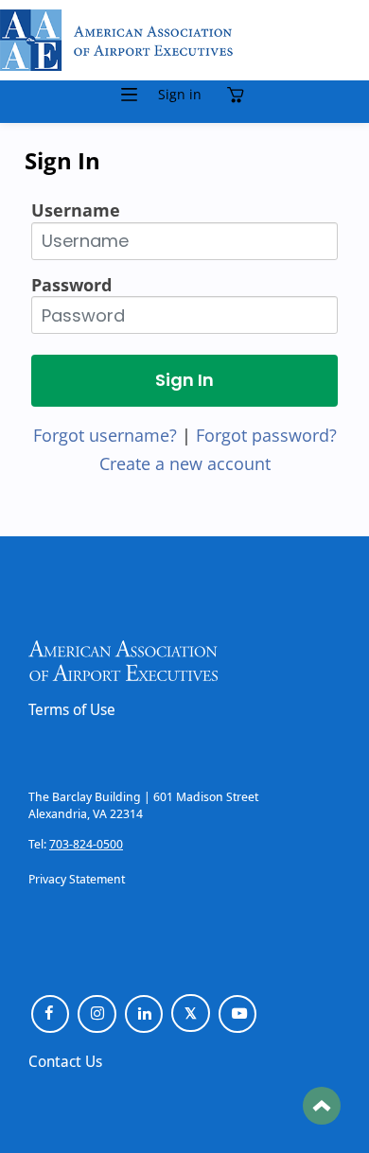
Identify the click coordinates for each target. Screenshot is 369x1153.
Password (71, 284)
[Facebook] (50, 1014)
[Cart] (239, 94)
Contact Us (65, 1061)
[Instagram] (97, 1014)
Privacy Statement (76, 878)
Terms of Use (71, 709)
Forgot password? (266, 435)
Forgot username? (105, 435)
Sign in (180, 94)
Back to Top (322, 1106)
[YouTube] (238, 1014)
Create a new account (185, 463)
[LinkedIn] (144, 1014)
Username (75, 210)
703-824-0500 (86, 843)
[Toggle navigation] (129, 94)
